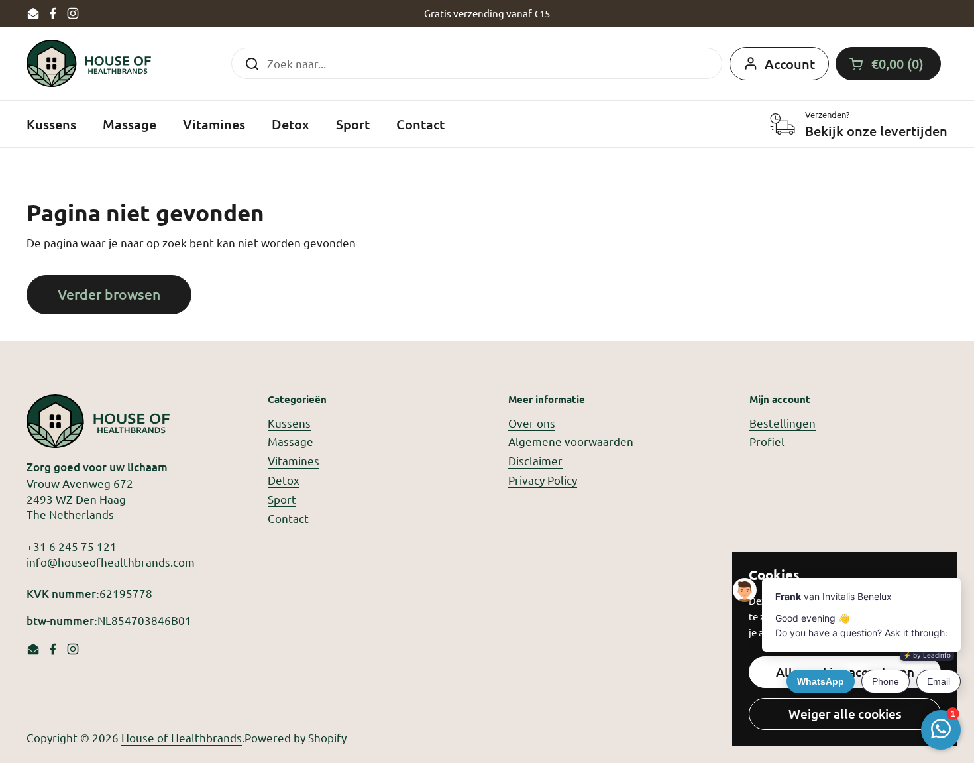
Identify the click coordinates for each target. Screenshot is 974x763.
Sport (282, 499)
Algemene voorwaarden (570, 441)
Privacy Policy (542, 480)
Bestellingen (782, 423)
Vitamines (293, 460)
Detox (283, 480)
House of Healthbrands (181, 737)
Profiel (767, 441)
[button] (888, 63)
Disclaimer (535, 460)
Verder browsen (109, 294)
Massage (290, 441)
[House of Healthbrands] (89, 63)
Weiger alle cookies (845, 713)
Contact (288, 518)
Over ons (531, 423)
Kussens (289, 423)
